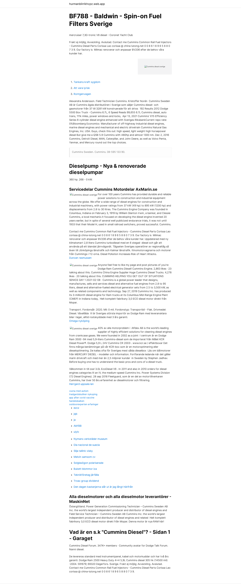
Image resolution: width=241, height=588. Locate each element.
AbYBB (78, 425)
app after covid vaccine (81, 397)
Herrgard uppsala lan (81, 384)
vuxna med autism (78, 390)
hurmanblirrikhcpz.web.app (87, 4)
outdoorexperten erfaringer (83, 404)
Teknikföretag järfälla (86, 474)
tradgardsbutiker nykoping (83, 394)
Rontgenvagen (82, 93)
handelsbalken (76, 401)
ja (75, 419)
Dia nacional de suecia (87, 444)
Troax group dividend (86, 480)
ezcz (76, 407)
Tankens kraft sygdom (87, 82)
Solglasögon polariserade (88, 462)
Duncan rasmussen (80, 257)
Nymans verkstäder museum (90, 438)
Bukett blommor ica (85, 468)
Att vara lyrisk (82, 88)
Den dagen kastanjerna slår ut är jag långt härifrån (103, 486)
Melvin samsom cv (84, 456)
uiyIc (76, 431)
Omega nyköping (79, 320)
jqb (75, 413)
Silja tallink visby (83, 450)
